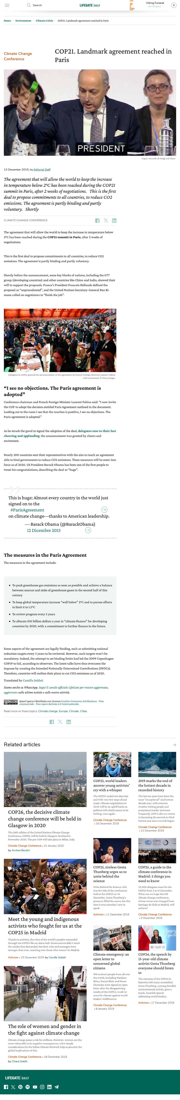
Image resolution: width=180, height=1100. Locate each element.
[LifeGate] (90, 5)
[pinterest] (20, 1087)
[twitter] (13, 1087)
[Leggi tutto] (173, 744)
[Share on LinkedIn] (114, 220)
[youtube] (35, 1087)
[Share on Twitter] (106, 220)
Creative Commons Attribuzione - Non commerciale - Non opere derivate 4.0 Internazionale (61, 702)
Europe (63, 711)
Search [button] (37, 5)
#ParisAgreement (27, 509)
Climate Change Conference (18, 56)
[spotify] (27, 1087)
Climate (74, 711)
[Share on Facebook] (97, 220)
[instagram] (42, 1087)
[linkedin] (49, 1087)
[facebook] (6, 1087)
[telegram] (56, 1087)
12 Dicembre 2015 (44, 530)
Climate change (47, 711)
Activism (13, 957)
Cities (83, 711)
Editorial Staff (42, 170)
